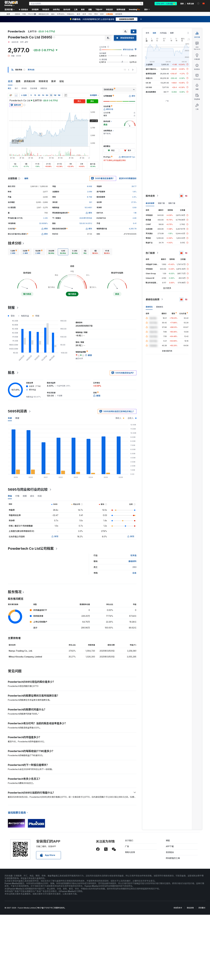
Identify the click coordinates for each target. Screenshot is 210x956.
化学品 (133, 555)
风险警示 (201, 908)
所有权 (24, 88)
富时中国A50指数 (152, 69)
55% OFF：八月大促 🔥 (165, 3)
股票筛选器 (121, 9)
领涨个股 (161, 203)
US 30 (148, 83)
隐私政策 (190, 908)
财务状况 (43, 81)
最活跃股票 (150, 203)
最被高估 (159, 307)
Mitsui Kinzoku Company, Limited (25, 656)
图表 (18, 81)
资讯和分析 (29, 81)
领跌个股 (171, 203)
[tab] (13, 251)
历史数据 (33, 88)
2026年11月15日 (85, 218)
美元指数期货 (151, 92)
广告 (127, 846)
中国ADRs (70, 14)
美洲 (78, 14)
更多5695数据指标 (127, 178)
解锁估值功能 (128, 49)
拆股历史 (43, 88)
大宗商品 (163, 33)
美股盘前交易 (43, 14)
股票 (8, 14)
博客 (168, 840)
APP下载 (170, 846)
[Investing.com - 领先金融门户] (11, 3)
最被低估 (149, 307)
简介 (16, 88)
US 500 (149, 87)
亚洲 (96, 14)
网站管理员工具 (173, 858)
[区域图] (16, 95)
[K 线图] (10, 95)
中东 (90, 14)
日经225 (149, 78)
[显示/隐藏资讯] (65, 95)
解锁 (56, 536)
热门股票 (150, 252)
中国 (24, 14)
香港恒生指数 (151, 73)
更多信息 (31, 70)
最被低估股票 (152, 299)
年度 (10, 418)
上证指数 (149, 64)
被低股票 (118, 14)
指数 (154, 33)
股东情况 (15, 592)
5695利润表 (17, 411)
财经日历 (109, 9)
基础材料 (132, 561)
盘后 (53, 14)
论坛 (61, 81)
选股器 (17, 14)
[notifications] (198, 3)
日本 (134, 573)
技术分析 (15, 243)
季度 (17, 418)
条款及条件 (178, 908)
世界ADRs (60, 14)
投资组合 (170, 852)
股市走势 (150, 195)
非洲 (102, 14)
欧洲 (84, 14)
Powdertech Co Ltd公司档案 (31, 548)
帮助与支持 (130, 852)
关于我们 (129, 840)
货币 (147, 33)
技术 (53, 81)
